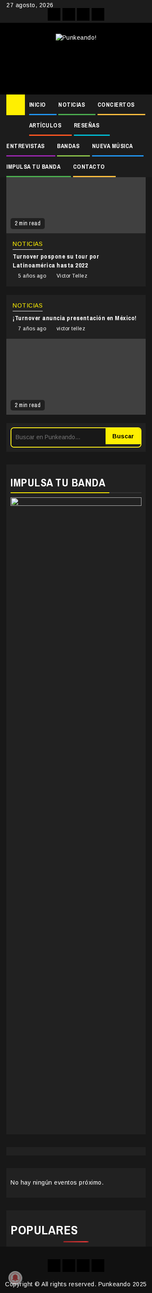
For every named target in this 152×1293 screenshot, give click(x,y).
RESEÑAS (87, 125)
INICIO (37, 104)
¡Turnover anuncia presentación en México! (75, 317)
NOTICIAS (71, 104)
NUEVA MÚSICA (112, 146)
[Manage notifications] (15, 1278)
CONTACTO (89, 166)
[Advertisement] (76, 65)
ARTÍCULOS (45, 125)
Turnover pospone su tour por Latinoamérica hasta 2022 (56, 261)
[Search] (139, 105)
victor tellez (71, 329)
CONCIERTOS (116, 104)
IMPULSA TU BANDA (33, 166)
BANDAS (68, 146)
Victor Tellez (72, 276)
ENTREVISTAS (25, 146)
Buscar (123, 436)
